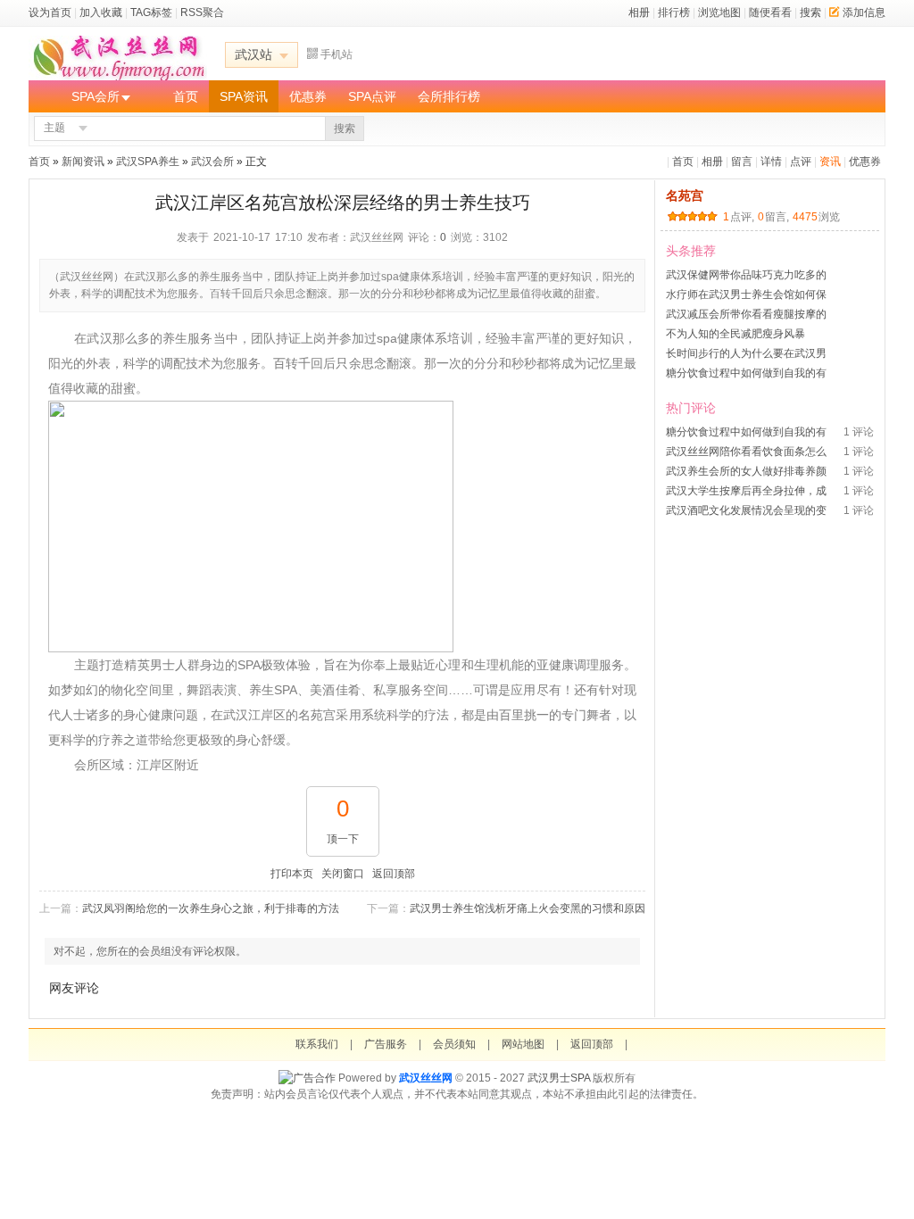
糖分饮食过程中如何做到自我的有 (746, 373)
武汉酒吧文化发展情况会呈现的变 (746, 510)
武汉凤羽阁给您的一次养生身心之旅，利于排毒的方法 (210, 908)
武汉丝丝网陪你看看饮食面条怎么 (746, 451)
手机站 (336, 54)
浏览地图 (719, 12)
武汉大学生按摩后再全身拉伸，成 (746, 491)
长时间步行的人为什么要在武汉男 (746, 353)
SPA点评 (372, 96)
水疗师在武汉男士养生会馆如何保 (746, 294)
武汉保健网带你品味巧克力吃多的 (746, 275)
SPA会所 (95, 96)
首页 (185, 96)
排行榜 (674, 12)
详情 (771, 161)
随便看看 (770, 12)
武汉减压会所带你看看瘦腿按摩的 (746, 314)
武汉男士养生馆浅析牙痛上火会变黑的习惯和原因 (527, 908)
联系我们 (316, 1044)
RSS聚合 (202, 12)
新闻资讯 (83, 161)
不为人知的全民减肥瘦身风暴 (735, 334)
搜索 (810, 12)
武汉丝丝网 (426, 1078)
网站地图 (523, 1044)
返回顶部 (393, 873)
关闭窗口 (342, 873)
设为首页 (50, 12)
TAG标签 (151, 12)
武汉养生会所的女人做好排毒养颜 (746, 471)
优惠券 (308, 96)
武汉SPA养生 (147, 161)
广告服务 (385, 1044)
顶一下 (343, 839)
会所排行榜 (449, 96)
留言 (741, 161)
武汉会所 (212, 161)
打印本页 (291, 873)
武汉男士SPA (559, 1078)
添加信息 (864, 12)
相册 (639, 12)
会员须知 (454, 1044)
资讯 (830, 161)
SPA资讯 (244, 96)
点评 (800, 161)
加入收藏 (100, 12)
